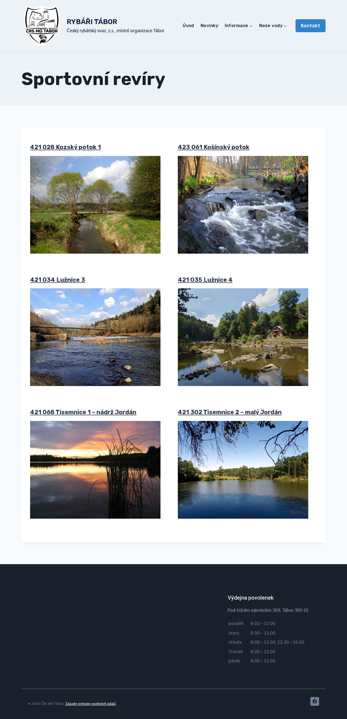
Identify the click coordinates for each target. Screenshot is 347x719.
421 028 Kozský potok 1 (65, 147)
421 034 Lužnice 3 (57, 279)
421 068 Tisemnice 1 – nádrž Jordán (83, 412)
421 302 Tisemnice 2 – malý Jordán (230, 412)
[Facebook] (314, 701)
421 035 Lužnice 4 (205, 279)
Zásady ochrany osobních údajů (90, 704)
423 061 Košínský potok (213, 147)
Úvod (188, 25)
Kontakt (310, 26)
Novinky (209, 25)
